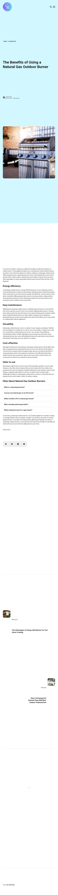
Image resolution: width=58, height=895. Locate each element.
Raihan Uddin (9, 96)
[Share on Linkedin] (18, 444)
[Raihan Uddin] (4, 97)
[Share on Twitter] (6, 444)
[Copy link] (24, 444)
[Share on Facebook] (12, 444)
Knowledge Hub (12, 41)
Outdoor (5, 41)
